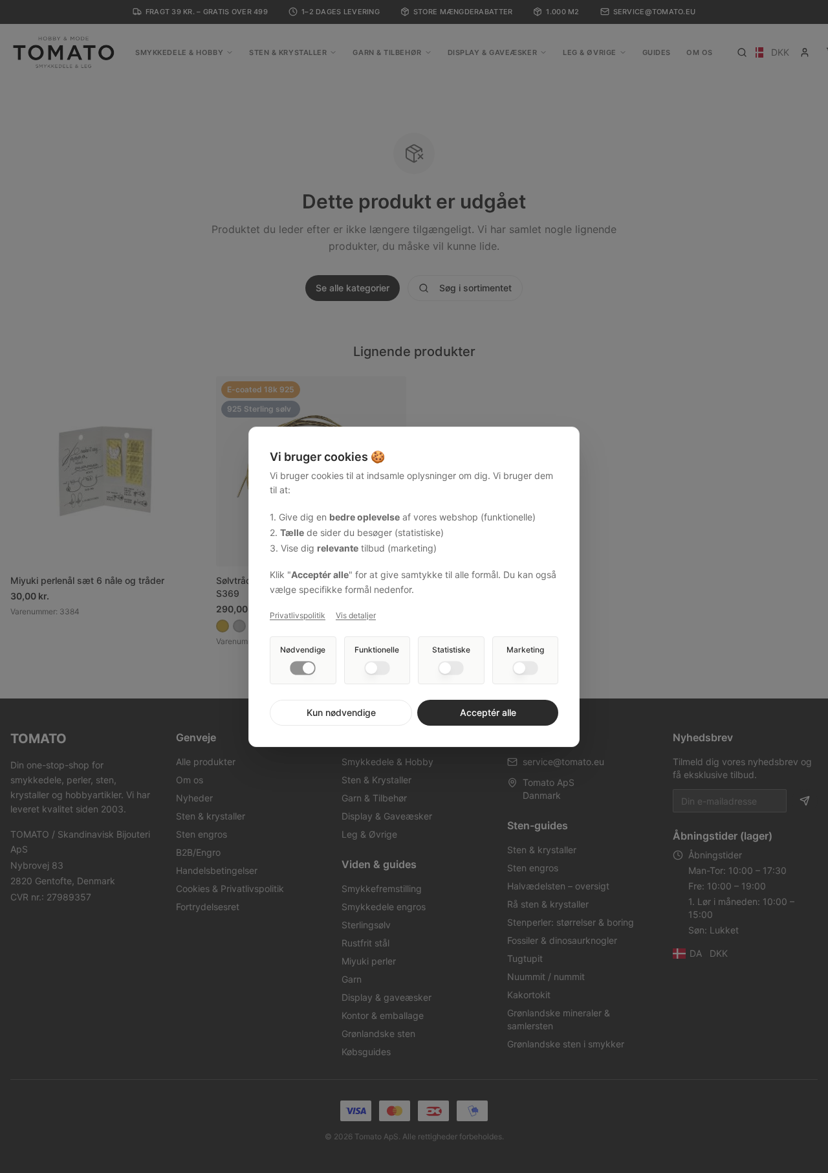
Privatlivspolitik (297, 615)
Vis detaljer (356, 615)
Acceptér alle (488, 712)
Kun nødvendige (341, 712)
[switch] (303, 668)
